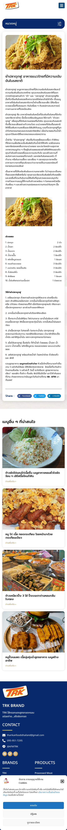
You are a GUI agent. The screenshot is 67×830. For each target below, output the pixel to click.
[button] (62, 781)
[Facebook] (4, 754)
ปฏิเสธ (33, 814)
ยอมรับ (33, 805)
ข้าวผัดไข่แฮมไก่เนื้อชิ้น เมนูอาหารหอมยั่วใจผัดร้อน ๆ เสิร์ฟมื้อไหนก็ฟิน (32, 474)
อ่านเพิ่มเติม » (10, 481)
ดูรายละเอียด (33, 823)
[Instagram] (15, 754)
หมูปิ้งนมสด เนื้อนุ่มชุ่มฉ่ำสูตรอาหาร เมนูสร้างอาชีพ (32, 659)
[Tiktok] (10, 754)
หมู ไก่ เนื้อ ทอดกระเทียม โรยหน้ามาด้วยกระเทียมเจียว (29, 536)
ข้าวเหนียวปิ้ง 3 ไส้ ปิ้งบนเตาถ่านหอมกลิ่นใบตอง (30, 597)
